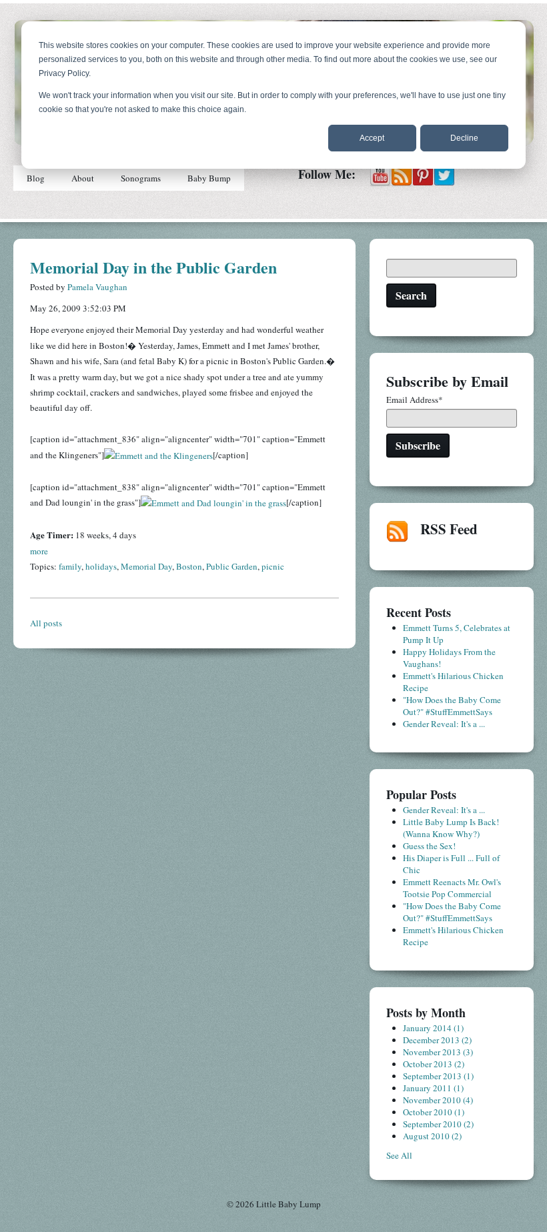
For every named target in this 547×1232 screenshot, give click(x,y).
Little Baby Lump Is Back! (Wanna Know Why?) (451, 828)
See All (399, 1155)
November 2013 (438, 1052)
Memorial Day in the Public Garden (153, 267)
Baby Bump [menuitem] (209, 178)
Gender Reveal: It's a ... (444, 724)
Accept (372, 138)
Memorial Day (146, 566)
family (70, 566)
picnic (272, 566)
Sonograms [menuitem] (141, 178)
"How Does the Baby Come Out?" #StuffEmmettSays (452, 706)
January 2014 (433, 1028)
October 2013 (433, 1064)
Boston (189, 566)
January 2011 (433, 1088)
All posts (46, 623)
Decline (464, 138)
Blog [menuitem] (36, 178)
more (39, 551)
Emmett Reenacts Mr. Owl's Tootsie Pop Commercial (452, 888)
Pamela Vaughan (97, 287)
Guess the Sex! (429, 846)
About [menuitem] (82, 178)
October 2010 (433, 1112)
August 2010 (432, 1136)
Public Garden (231, 566)
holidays (101, 566)
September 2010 (438, 1124)
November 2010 (438, 1100)
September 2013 (438, 1076)
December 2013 (437, 1040)
